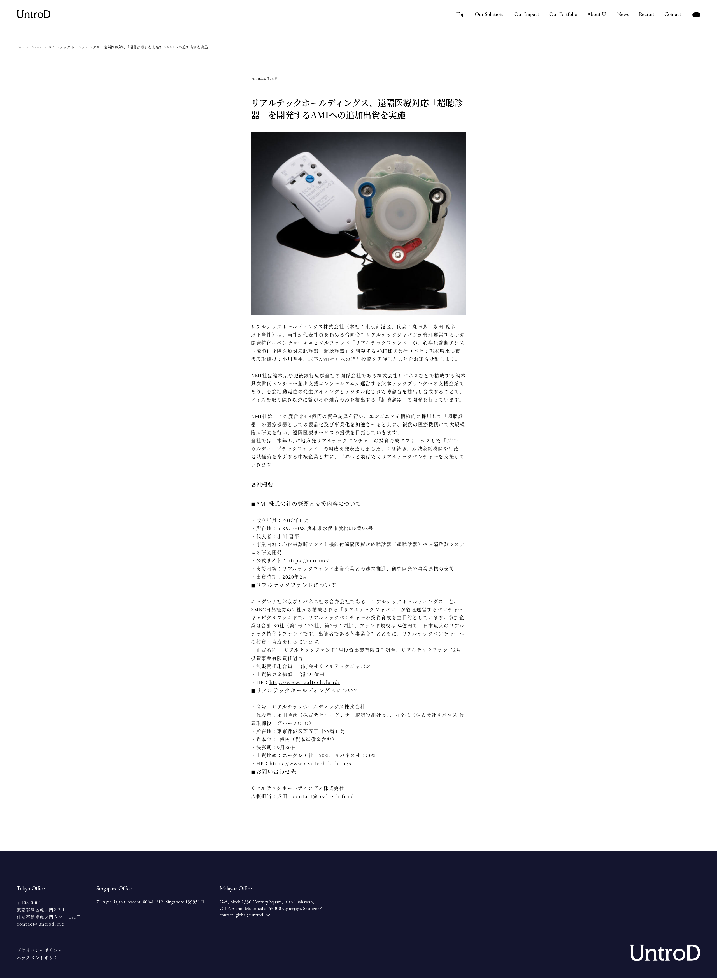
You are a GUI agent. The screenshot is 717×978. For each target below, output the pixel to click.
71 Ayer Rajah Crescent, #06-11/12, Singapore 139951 (148, 902)
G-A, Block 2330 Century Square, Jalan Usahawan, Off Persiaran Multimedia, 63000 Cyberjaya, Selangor (269, 905)
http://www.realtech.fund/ (304, 682)
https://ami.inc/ (308, 560)
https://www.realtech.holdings (310, 763)
